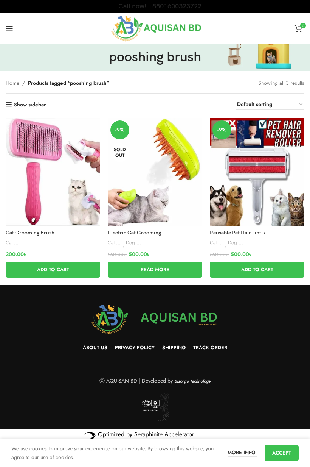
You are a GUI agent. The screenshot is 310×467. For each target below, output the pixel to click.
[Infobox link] (155, 6)
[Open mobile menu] (9, 28)
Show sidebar (30, 105)
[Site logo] (155, 27)
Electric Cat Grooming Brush (142, 233)
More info (242, 452)
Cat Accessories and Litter (13, 242)
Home (12, 83)
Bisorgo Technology (192, 381)
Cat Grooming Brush (30, 233)
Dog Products (133, 242)
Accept (281, 452)
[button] (53, 270)
